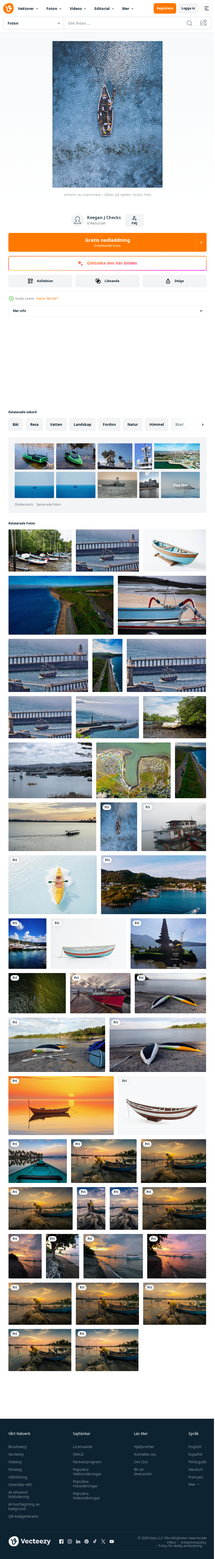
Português (194, 1461)
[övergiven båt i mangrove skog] (174, 717)
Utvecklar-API (20, 1484)
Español (191, 1454)
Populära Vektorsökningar (86, 1471)
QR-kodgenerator (23, 1516)
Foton (51, 8)
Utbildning (17, 1476)
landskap (82, 424)
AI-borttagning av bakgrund (24, 1506)
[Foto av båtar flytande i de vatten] (27, 943)
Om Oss (139, 1461)
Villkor (168, 1542)
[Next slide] (194, 424)
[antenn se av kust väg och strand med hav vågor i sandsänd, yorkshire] (107, 665)
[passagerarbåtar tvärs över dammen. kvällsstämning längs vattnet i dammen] (52, 826)
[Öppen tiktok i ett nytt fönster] (95, 1541)
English (191, 1446)
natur (132, 424)
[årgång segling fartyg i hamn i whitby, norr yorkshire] (107, 550)
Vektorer (26, 8)
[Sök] (189, 23)
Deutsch (192, 1469)
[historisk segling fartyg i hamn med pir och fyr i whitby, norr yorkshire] (166, 665)
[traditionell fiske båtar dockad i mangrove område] (40, 550)
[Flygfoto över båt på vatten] (37, 993)
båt (16, 424)
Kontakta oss (143, 1454)
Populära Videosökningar (85, 1495)
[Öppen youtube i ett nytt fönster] (112, 1541)
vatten (56, 424)
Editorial (102, 8)
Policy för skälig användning (176, 1545)
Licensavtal (81, 1446)
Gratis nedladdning (107, 242)
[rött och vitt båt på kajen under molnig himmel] (100, 993)
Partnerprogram (86, 1461)
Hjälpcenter (142, 1446)
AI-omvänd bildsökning (18, 1494)
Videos (76, 8)
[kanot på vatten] (37, 1161)
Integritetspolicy (190, 1542)
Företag (15, 1469)
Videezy (15, 1461)
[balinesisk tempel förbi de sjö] (168, 943)
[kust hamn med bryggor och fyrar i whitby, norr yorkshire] (107, 717)
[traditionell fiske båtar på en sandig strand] (162, 605)
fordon (109, 424)
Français (192, 1476)
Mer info (19, 311)
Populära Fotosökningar (84, 1483)
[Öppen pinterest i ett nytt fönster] (86, 1541)
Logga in (188, 8)
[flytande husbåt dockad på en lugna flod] (173, 826)
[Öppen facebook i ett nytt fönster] (61, 1541)
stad (179, 424)
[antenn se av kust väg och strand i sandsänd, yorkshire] (61, 605)
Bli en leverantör (141, 1471)
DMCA (77, 1454)
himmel (156, 424)
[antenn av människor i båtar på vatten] (118, 826)
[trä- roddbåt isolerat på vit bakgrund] (88, 943)
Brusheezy (17, 1446)
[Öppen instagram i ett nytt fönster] (70, 1541)
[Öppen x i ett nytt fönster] (103, 1541)
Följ (134, 223)
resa (34, 424)
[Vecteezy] (8, 8)
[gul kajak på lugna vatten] (52, 884)
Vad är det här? (47, 298)
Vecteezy (16, 1454)
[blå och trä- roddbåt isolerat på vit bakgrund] (174, 550)
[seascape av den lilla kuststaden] (153, 884)
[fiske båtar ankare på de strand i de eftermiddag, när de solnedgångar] (25, 1256)
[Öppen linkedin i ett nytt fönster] (78, 1541)
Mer (125, 8)
